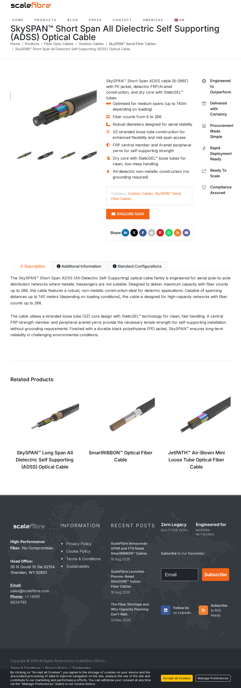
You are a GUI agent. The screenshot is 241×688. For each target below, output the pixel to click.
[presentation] (6, 112)
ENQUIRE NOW (130, 213)
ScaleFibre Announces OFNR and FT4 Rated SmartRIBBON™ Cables (129, 548)
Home (15, 44)
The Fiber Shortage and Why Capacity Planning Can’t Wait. (130, 609)
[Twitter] (134, 232)
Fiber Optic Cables (59, 44)
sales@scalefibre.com (29, 591)
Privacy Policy (79, 543)
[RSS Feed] (203, 610)
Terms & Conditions (83, 558)
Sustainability (77, 566)
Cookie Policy (78, 551)
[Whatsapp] (169, 232)
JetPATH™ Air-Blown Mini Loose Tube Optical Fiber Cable (196, 460)
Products (32, 44)
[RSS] (177, 232)
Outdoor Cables (91, 44)
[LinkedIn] (125, 232)
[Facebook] (143, 232)
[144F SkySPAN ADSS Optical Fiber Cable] (54, 112)
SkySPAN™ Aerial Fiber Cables (132, 44)
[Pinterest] (160, 232)
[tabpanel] (120, 306)
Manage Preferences (213, 678)
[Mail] (186, 232)
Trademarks (81, 668)
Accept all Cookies (177, 678)
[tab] (32, 266)
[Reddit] (151, 232)
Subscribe (215, 574)
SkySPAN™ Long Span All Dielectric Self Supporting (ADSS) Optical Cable (45, 460)
